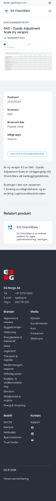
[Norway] (49, 2)
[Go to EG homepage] (9, 275)
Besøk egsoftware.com (15, 3)
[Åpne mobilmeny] (49, 11)
